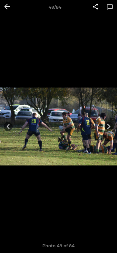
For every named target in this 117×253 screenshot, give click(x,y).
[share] (95, 7)
